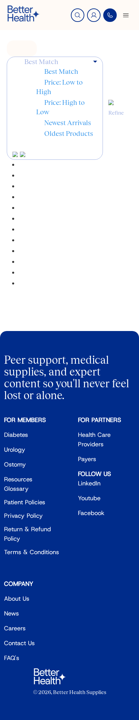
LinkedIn (89, 483)
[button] (60, 62)
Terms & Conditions (31, 552)
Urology (14, 450)
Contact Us (19, 643)
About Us (16, 599)
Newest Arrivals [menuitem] (67, 123)
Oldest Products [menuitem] (68, 133)
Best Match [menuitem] (61, 71)
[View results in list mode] (22, 155)
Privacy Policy (23, 516)
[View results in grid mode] (16, 155)
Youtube (89, 498)
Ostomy (15, 464)
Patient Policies (24, 502)
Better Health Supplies (79, 692)
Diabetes (16, 435)
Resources (18, 479)
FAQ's (11, 658)
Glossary (16, 489)
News (11, 613)
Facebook (91, 513)
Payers (87, 459)
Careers (15, 628)
